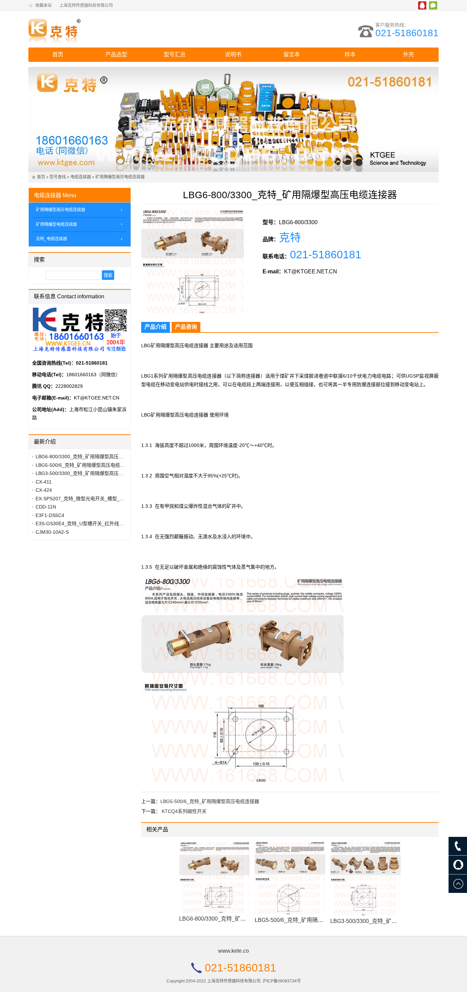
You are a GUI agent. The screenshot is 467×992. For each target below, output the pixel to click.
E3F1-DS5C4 (50, 515)
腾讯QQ (422, 5)
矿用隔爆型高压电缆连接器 (120, 177)
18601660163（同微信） (93, 374)
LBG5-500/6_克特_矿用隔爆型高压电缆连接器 (209, 801)
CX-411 (44, 482)
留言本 (291, 54)
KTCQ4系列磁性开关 (184, 811)
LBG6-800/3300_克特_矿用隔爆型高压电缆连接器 (240, 919)
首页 (57, 54)
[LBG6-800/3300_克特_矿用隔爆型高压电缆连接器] (214, 877)
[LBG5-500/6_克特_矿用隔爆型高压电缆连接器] (290, 878)
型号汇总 (175, 54)
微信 (433, 5)
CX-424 (44, 490)
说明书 (233, 54)
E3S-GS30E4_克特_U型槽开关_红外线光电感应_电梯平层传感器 (105, 523)
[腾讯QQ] (458, 865)
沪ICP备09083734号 (282, 981)
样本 (350, 54)
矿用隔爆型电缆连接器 (56, 224)
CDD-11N (46, 506)
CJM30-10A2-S (52, 532)
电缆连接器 (80, 177)
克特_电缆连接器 (51, 238)
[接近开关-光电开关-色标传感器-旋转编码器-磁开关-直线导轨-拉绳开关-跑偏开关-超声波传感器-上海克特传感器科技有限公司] (88, 29)
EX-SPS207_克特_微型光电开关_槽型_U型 (82, 498)
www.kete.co (233, 951)
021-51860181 (407, 33)
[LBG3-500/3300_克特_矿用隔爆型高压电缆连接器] (365, 878)
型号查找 (58, 177)
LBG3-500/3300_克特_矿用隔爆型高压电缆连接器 (391, 921)
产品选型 (116, 54)
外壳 (408, 54)
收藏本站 (43, 5)
